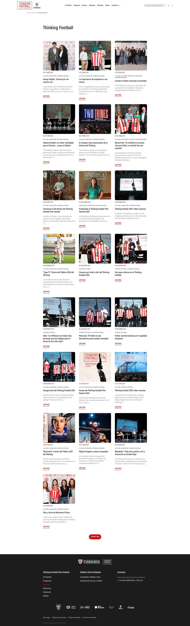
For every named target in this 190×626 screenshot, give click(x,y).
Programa (77, 5)
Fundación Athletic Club (90, 577)
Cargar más (95, 537)
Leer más (46, 96)
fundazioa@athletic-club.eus (131, 580)
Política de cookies (74, 617)
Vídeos (107, 5)
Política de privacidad (59, 617)
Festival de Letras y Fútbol (91, 581)
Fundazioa (116, 5)
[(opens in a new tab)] (95, 249)
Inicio (28, 13)
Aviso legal (46, 617)
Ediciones (92, 5)
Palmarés (100, 5)
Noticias (84, 5)
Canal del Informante (89, 617)
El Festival (68, 5)
